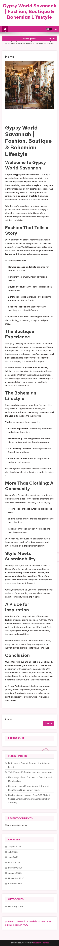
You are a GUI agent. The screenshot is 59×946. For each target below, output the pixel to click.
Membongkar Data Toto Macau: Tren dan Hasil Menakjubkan (30, 779)
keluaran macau (40, 921)
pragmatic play (12, 921)
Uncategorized (15, 906)
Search (8, 719)
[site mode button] (49, 29)
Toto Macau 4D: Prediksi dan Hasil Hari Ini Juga (30, 772)
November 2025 (16, 878)
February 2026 (15, 868)
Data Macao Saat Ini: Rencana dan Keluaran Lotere (29, 43)
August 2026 (14, 846)
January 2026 (15, 873)
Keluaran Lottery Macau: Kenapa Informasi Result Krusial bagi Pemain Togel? (28, 788)
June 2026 (13, 857)
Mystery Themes (41, 942)
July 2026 (13, 852)
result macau (26, 921)
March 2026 (14, 862)
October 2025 (15, 883)
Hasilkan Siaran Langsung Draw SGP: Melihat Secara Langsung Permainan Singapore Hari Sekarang (29, 799)
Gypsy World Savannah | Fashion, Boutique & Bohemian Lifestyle (29, 11)
